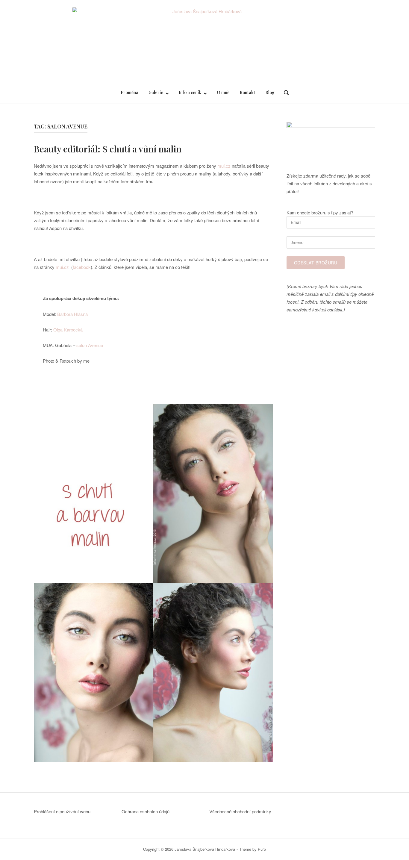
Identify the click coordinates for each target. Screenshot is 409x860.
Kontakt (247, 92)
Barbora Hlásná (72, 314)
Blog (270, 92)
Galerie (156, 92)
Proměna (129, 92)
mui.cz (224, 166)
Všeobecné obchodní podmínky (240, 811)
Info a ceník (190, 92)
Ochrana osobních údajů (145, 811)
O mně (223, 92)
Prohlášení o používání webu (62, 811)
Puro (262, 849)
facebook (82, 267)
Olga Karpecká (68, 329)
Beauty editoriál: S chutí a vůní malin (107, 149)
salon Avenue (89, 345)
